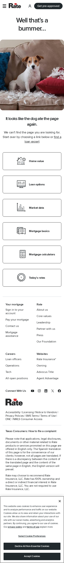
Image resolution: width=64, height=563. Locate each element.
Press (40, 335)
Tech (8, 372)
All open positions (17, 378)
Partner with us (46, 329)
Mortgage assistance (12, 334)
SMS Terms (32, 416)
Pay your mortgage (17, 319)
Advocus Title (45, 372)
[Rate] (14, 404)
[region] (32, 529)
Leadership (43, 322)
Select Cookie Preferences (32, 536)
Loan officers (13, 359)
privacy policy (15, 527)
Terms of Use (48, 416)
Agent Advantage (47, 378)
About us (42, 310)
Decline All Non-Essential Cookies (32, 546)
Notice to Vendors (46, 412)
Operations (12, 365)
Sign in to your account (14, 311)
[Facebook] (59, 391)
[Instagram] (41, 391)
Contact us (12, 326)
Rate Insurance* (46, 359)
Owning (41, 365)
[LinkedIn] (47, 391)
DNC (8, 419)
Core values (44, 316)
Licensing (28, 412)
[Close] (60, 501)
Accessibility (13, 412)
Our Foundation (46, 341)
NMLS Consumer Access (27, 419)
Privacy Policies (15, 416)
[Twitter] (54, 391)
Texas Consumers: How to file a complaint (31, 431)
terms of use (33, 527)
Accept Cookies (32, 556)
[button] (4, 6)
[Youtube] (34, 391)
